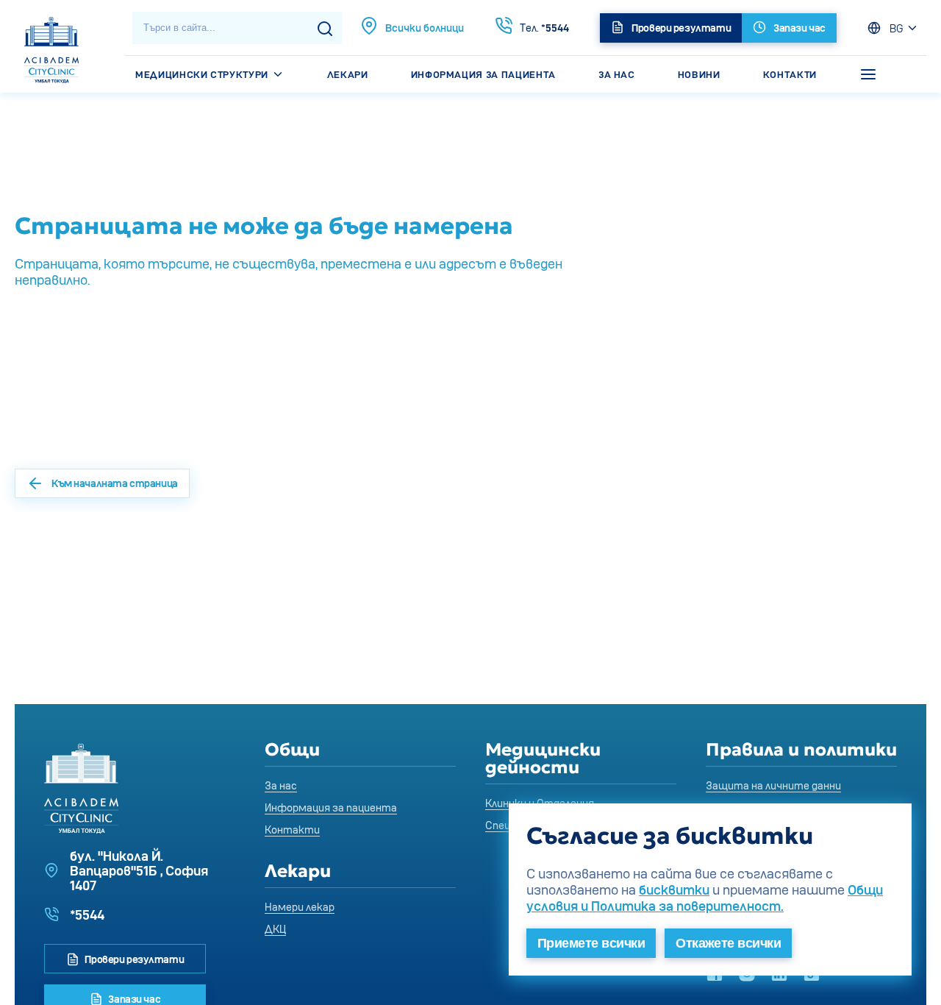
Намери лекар (299, 907)
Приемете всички (591, 943)
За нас (616, 74)
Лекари (347, 74)
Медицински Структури (203, 74)
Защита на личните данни (773, 785)
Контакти (790, 74)
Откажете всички (728, 943)
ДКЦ (275, 929)
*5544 (544, 27)
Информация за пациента (483, 74)
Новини (699, 74)
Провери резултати (133, 959)
